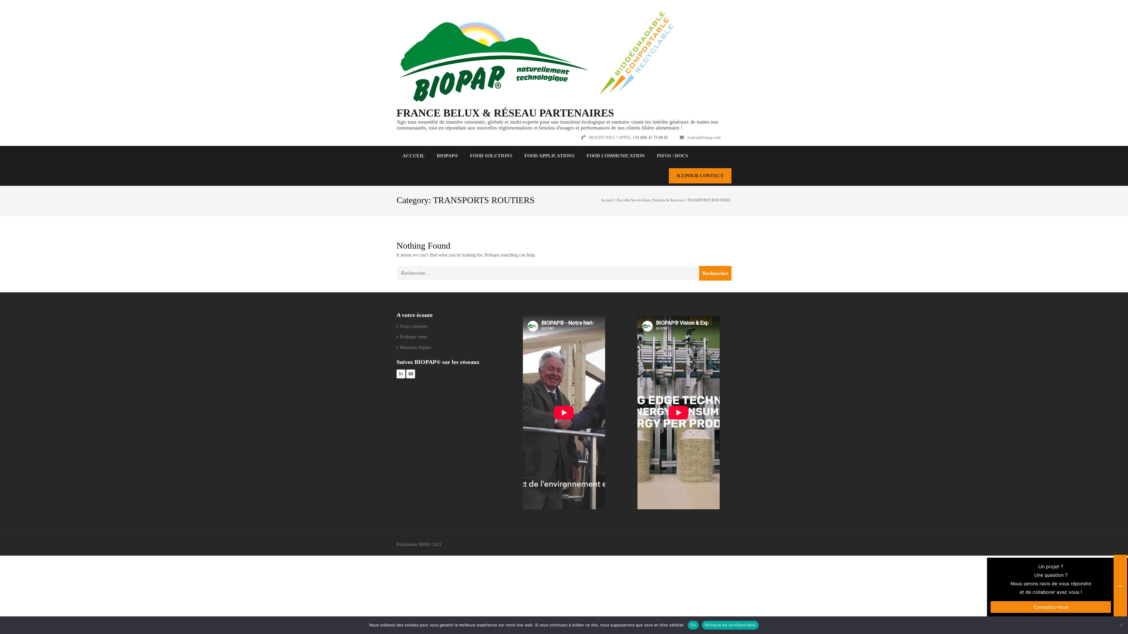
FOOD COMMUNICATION (616, 155)
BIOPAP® (447, 155)
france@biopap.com (704, 137)
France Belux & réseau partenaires (505, 113)
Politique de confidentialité (730, 625)
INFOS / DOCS (672, 155)
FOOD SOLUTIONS (491, 155)
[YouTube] (410, 374)
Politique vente (413, 336)
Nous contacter (414, 326)
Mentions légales (415, 347)
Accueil (413, 155)
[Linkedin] (401, 374)
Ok (693, 625)
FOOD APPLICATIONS (549, 155)
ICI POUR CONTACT (700, 175)
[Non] (1121, 625)
